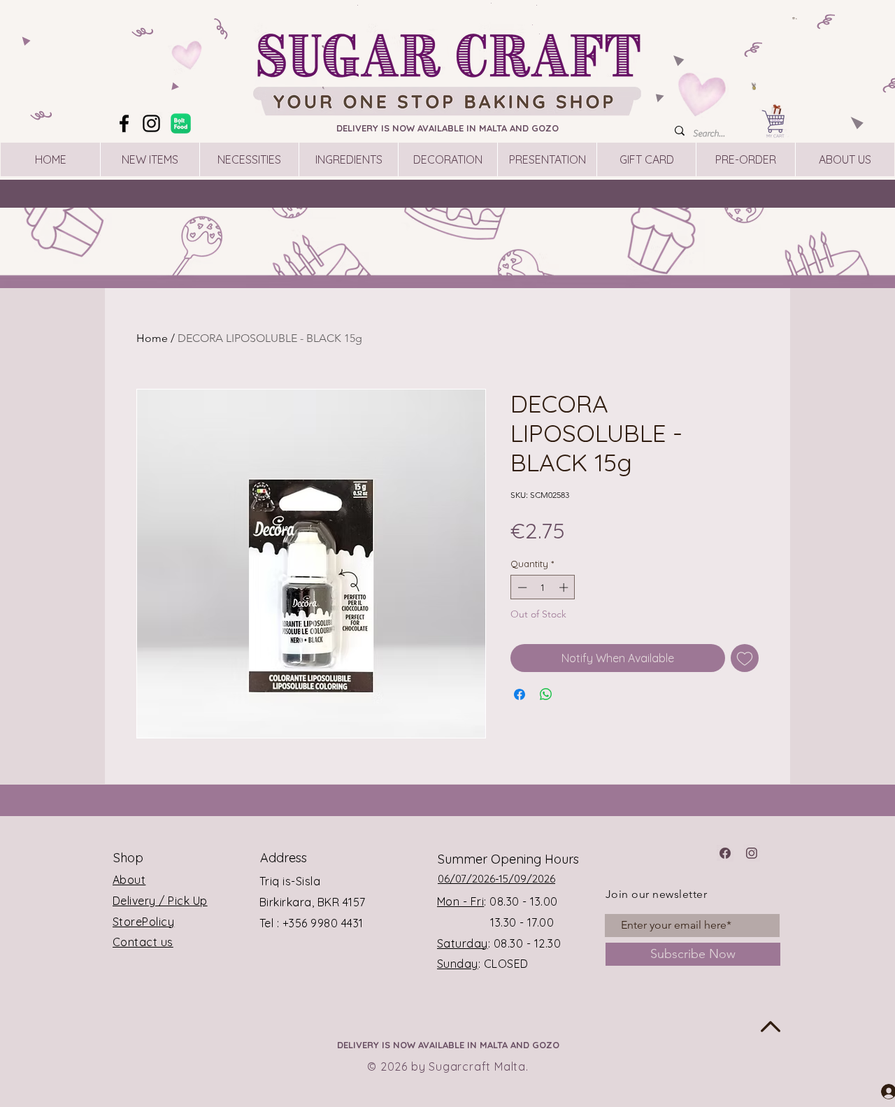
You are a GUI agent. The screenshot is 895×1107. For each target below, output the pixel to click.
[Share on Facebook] (519, 694)
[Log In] (876, 1091)
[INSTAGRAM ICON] (751, 853)
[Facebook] (124, 123)
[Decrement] (521, 587)
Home (152, 338)
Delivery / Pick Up (160, 901)
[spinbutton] (543, 587)
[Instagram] (151, 123)
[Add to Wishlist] (745, 658)
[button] (795, 18)
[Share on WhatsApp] (546, 694)
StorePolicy (143, 922)
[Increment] (565, 587)
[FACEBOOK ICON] (725, 853)
